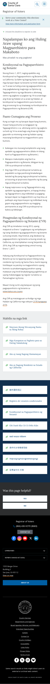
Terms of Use (25, 655)
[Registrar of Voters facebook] (14, 538)
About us (25, 583)
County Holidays (25, 640)
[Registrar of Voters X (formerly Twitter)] (30, 538)
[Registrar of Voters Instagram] (19, 538)
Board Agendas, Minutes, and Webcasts (25, 625)
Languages (9, 551)
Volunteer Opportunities (25, 629)
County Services (25, 618)
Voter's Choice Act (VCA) (15, 558)
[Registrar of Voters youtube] (25, 538)
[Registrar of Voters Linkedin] (36, 538)
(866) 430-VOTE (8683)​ (26, 526)
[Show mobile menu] (44, 4)
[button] (43, 20)
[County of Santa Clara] (11, 4)
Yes (25, 498)
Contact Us (25, 532)
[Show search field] (37, 4)
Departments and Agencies (25, 622)
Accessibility (25, 644)
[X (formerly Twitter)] (22, 660)
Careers (25, 633)
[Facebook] (16, 660)
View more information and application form (23, 24)
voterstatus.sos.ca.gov (12, 291)
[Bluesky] (33, 660)
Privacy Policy (25, 651)
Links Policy (25, 647)
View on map (8, 575)
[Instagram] (27, 660)
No (25, 506)
